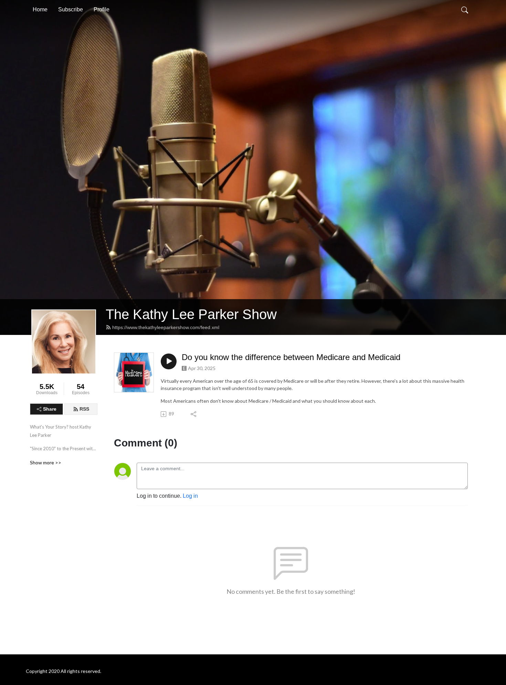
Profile (101, 9)
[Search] (464, 10)
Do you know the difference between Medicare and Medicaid (291, 357)
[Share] (194, 414)
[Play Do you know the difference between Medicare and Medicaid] (169, 361)
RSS (84, 409)
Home (40, 9)
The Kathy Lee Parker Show (191, 314)
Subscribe (70, 9)
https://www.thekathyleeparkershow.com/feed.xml (165, 327)
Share (49, 409)
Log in (190, 496)
